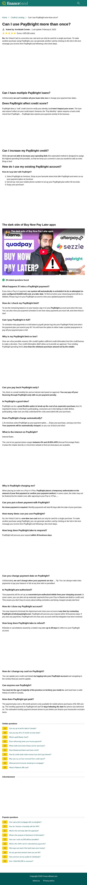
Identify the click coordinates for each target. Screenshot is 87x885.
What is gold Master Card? (18, 737)
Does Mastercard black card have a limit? (24, 750)
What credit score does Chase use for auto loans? (27, 746)
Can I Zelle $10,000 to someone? (21, 861)
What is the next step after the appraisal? (24, 831)
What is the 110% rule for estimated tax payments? (27, 844)
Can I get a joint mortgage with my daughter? (25, 822)
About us (36, 881)
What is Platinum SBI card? (19, 767)
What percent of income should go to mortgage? (26, 763)
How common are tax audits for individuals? (24, 857)
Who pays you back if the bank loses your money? (27, 848)
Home (4, 18)
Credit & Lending (17, 18)
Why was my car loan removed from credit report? (27, 759)
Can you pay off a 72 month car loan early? (24, 733)
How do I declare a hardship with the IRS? (24, 826)
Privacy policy (48, 881)
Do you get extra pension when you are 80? (25, 852)
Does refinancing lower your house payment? (25, 741)
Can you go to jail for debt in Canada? (22, 728)
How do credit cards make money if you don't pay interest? (30, 754)
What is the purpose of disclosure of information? (26, 835)
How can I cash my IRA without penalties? (24, 839)
